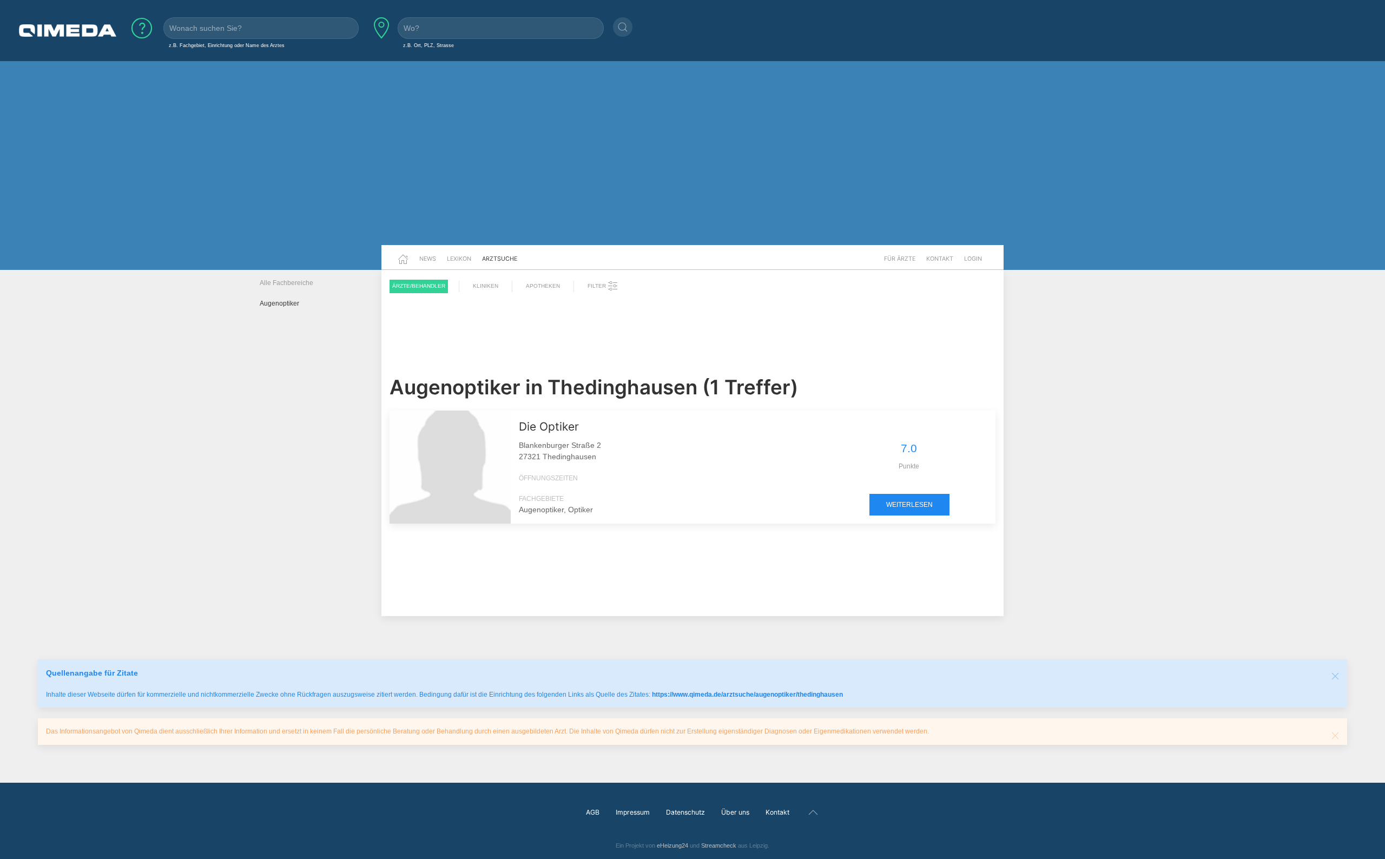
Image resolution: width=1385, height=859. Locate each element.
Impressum (633, 812)
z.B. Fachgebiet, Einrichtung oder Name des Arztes (227, 45)
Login (973, 258)
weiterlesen (909, 504)
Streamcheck (718, 845)
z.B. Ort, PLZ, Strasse (428, 45)
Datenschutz (685, 812)
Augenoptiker (279, 303)
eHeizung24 (672, 845)
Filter (598, 286)
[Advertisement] (692, 161)
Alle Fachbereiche (286, 283)
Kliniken (485, 286)
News (427, 258)
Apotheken (543, 286)
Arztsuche (499, 258)
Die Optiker (549, 426)
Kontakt (939, 258)
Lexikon (459, 258)
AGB (592, 812)
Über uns (735, 812)
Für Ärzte (899, 258)
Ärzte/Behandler (418, 286)
